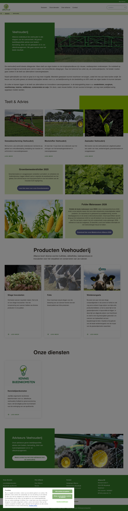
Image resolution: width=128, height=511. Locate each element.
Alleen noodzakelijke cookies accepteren (62, 496)
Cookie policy (33, 505)
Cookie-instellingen (62, 502)
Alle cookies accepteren (62, 491)
